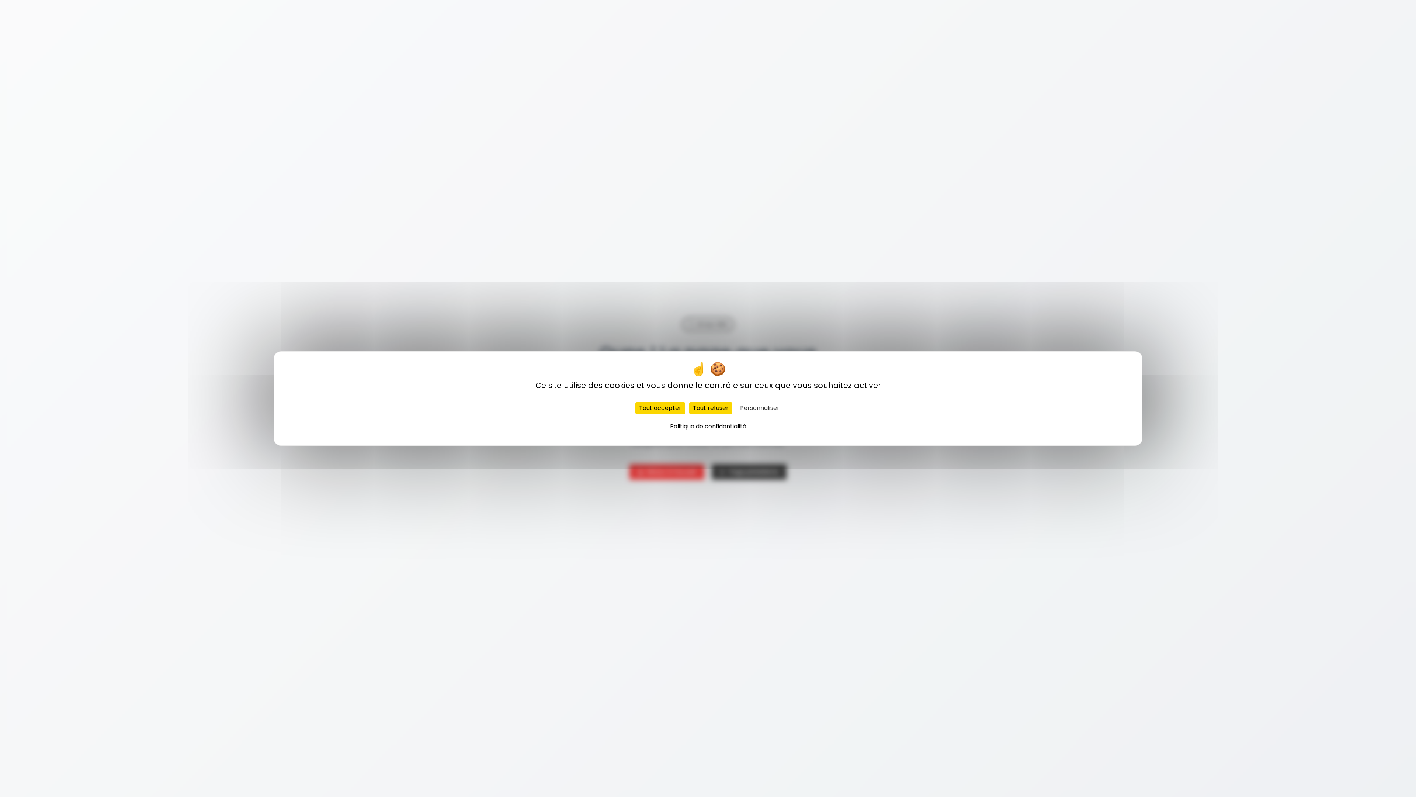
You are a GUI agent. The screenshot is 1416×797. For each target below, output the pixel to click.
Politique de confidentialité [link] (708, 426)
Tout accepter (660, 408)
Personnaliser (760, 408)
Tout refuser (711, 408)
